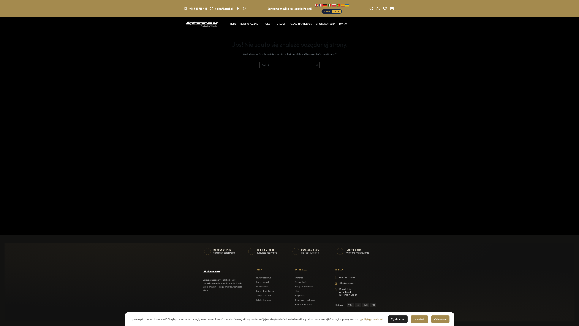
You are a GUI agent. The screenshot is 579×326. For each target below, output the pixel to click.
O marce (281, 23)
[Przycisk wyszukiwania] (317, 65)
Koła (267, 23)
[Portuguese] (338, 4)
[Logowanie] (378, 8)
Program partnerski (304, 286)
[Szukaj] (371, 8)
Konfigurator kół (263, 295)
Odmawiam (440, 319)
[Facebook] (238, 8)
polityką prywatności (372, 319)
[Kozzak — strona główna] (212, 273)
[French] (321, 4)
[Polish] (334, 4)
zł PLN (327, 11)
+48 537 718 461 (198, 8)
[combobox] (286, 65)
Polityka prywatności (305, 300)
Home (233, 23)
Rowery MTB (261, 286)
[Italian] (329, 4)
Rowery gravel (262, 282)
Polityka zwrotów (303, 304)
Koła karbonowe (263, 300)
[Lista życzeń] (385, 9)
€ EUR (337, 11)
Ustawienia (419, 319)
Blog (297, 291)
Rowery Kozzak (249, 23)
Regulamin (300, 295)
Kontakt (344, 23)
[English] (316, 4)
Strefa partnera (325, 23)
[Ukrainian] (347, 4)
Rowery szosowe (263, 277)
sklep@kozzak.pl (224, 8)
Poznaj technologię (301, 23)
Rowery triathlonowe (265, 291)
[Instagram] (245, 8)
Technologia (301, 282)
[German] (325, 4)
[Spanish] (343, 4)
